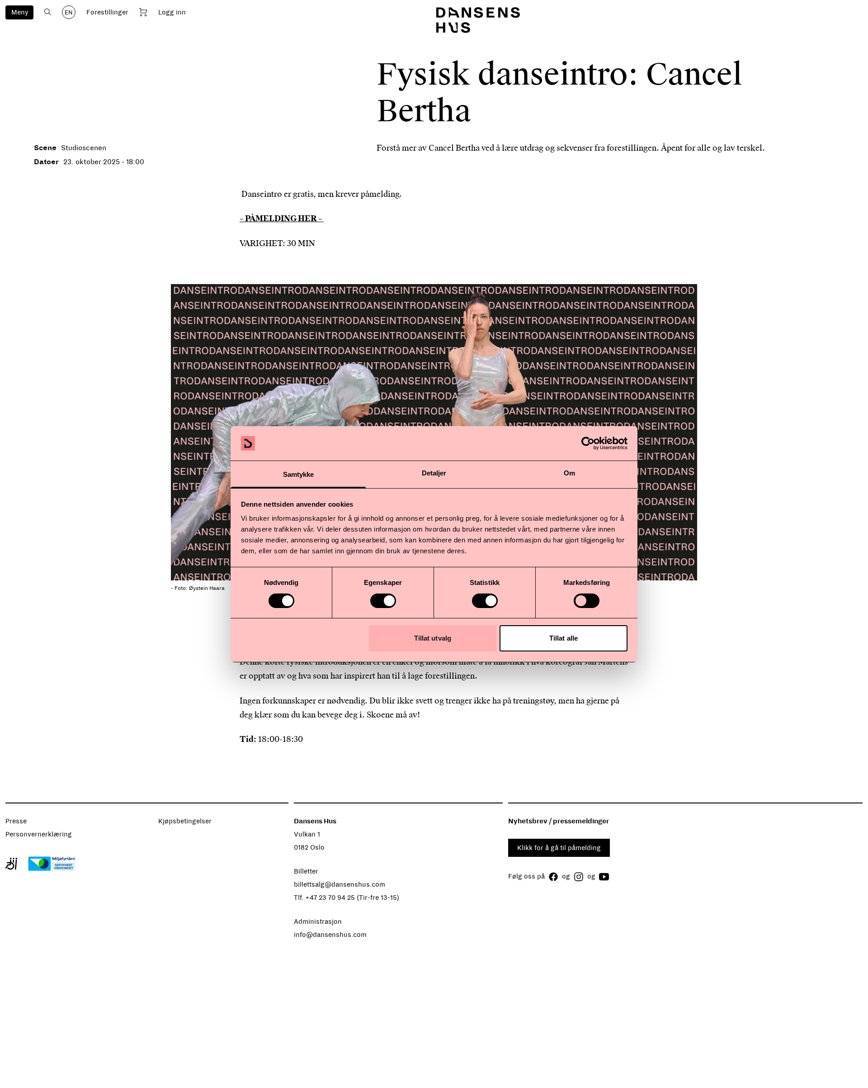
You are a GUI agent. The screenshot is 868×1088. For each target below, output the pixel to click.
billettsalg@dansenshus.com (339, 884)
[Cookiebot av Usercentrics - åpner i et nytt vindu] (587, 443)
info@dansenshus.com (330, 934)
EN (69, 13)
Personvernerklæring (38, 834)
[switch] (383, 601)
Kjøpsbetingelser (185, 821)
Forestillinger (107, 12)
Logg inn (172, 12)
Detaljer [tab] (434, 473)
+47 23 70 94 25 (330, 897)
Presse (16, 821)
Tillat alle (563, 638)
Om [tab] (569, 473)
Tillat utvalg (432, 638)
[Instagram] (578, 877)
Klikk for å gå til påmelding (559, 847)
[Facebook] (553, 877)
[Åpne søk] (47, 12)
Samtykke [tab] (298, 474)
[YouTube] (604, 877)
